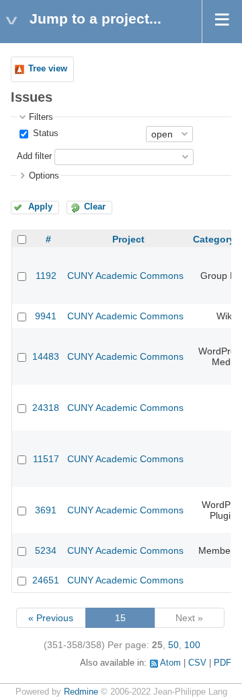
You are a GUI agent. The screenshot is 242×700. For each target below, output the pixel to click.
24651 (45, 580)
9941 (45, 316)
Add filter (34, 156)
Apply (40, 207)
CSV (197, 663)
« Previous (50, 617)
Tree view (47, 68)
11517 (46, 458)
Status (44, 133)
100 (192, 644)
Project (128, 239)
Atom (170, 663)
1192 (46, 275)
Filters (41, 117)
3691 (45, 510)
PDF (222, 663)
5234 (45, 550)
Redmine (81, 692)
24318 (45, 407)
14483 (45, 356)
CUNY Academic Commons (125, 275)
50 (173, 644)
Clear (95, 207)
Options (44, 176)
